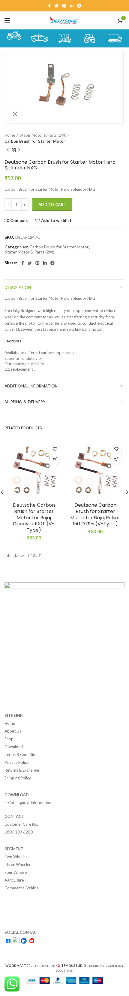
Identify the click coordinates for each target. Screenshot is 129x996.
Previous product (7, 150)
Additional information (31, 386)
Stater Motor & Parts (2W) (43, 135)
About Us (12, 731)
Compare (19, 220)
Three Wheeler (17, 864)
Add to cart (52, 204)
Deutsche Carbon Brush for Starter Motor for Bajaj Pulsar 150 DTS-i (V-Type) (95, 514)
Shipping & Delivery (25, 402)
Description (17, 287)
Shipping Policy (17, 778)
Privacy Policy (16, 762)
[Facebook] (49, 6)
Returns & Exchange (21, 770)
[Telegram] (79, 6)
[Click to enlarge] (15, 114)
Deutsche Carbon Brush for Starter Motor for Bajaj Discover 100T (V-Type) (34, 517)
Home (9, 135)
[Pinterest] (64, 6)
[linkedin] (71, 6)
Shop (9, 738)
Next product (19, 150)
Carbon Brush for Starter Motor (34, 141)
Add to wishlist (56, 220)
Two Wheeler (16, 856)
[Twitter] (56, 6)
